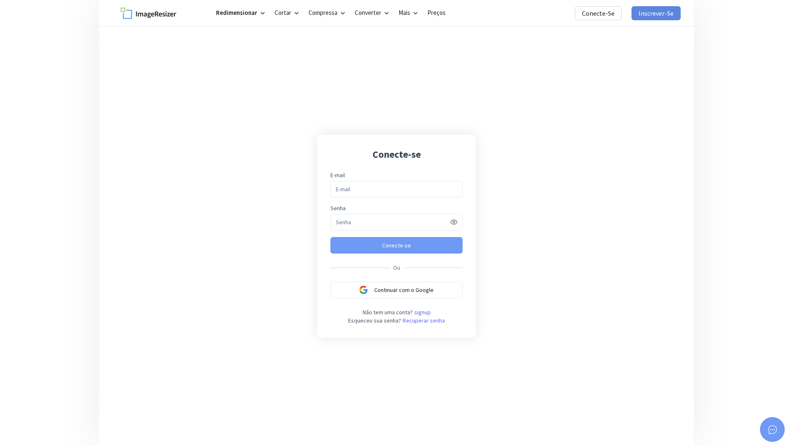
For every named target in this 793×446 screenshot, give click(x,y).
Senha (338, 208)
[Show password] (454, 222)
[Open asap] (772, 429)
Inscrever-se (656, 13)
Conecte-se (598, 13)
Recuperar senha (424, 320)
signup (422, 312)
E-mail (337, 175)
